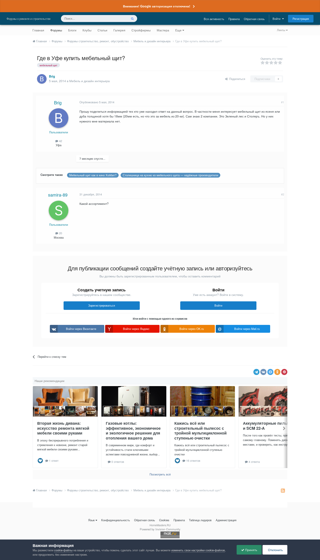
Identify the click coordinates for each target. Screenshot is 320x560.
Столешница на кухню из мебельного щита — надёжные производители (170, 175)
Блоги (72, 30)
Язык (91, 520)
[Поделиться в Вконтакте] (263, 372)
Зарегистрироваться (101, 305)
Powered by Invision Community (160, 529)
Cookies (164, 520)
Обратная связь (254, 19)
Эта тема (116, 18)
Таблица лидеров (200, 520)
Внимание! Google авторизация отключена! (156, 6)
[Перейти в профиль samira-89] (58, 210)
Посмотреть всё (160, 474)
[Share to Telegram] (256, 372)
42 (60, 141)
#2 (282, 194)
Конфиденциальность (115, 520)
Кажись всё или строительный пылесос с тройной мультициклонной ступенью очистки (200, 430)
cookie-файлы (63, 550)
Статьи (102, 30)
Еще (178, 30)
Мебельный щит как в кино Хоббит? (92, 175)
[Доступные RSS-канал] (282, 490)
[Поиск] (132, 18)
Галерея (119, 30)
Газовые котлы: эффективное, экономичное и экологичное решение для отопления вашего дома (133, 430)
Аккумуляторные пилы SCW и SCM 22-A (270, 425)
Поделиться (236, 79)
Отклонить (275, 550)
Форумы (56, 30)
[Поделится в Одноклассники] (277, 372)
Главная (38, 30)
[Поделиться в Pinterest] (284, 372)
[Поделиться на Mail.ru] (270, 372)
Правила (234, 19)
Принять (250, 550)
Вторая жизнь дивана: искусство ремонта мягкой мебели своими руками (63, 428)
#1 (282, 102)
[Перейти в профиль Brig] (42, 79)
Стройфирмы (141, 30)
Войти (277, 19)
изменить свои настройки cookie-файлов (198, 550)
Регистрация (301, 19)
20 (60, 233)
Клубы (87, 30)
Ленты (281, 30)
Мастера (163, 30)
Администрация (226, 520)
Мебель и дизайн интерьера (89, 81)
